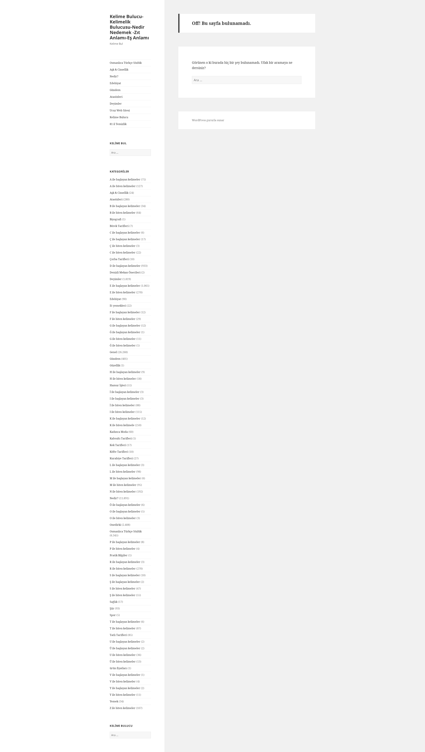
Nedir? (114, 76)
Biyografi (115, 219)
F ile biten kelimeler (122, 319)
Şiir (112, 608)
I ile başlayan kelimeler (124, 398)
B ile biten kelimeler (122, 212)
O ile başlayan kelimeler (125, 511)
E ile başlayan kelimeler (125, 286)
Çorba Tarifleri (119, 259)
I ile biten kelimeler (122, 412)
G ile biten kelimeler (123, 339)
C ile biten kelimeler (122, 252)
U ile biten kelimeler (123, 655)
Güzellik (115, 365)
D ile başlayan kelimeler (125, 266)
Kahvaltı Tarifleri (121, 438)
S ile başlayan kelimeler (125, 575)
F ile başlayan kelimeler (125, 312)
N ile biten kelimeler (123, 491)
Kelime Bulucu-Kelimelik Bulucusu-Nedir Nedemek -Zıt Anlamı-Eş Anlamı (129, 27)
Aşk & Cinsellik (119, 69)
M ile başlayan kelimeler (125, 478)
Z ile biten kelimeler (122, 708)
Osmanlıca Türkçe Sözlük (126, 63)
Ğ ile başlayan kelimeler (125, 332)
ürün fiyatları (118, 668)
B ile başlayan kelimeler (125, 206)
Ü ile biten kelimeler (123, 661)
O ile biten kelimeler (123, 518)
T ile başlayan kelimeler (125, 622)
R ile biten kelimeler (123, 568)
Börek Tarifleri (119, 226)
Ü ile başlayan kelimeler (125, 648)
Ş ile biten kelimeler (122, 595)
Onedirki (115, 525)
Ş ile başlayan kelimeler (125, 582)
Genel (113, 352)
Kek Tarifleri (118, 445)
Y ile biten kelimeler (122, 695)
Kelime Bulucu (119, 117)
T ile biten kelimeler (122, 628)
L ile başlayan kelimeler (125, 465)
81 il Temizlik (118, 124)
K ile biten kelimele (122, 425)
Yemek (114, 701)
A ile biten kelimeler (123, 186)
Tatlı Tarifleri (118, 635)
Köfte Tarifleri (119, 452)
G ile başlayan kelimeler (125, 325)
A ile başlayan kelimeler (125, 179)
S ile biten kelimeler (122, 588)
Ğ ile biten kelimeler (123, 345)
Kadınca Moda (119, 432)
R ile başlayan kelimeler (125, 562)
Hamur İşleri (118, 385)
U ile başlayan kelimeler (125, 641)
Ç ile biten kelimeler (122, 246)
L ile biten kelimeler (122, 471)
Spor (113, 615)
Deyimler (116, 103)
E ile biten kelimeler (122, 292)
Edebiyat (115, 83)
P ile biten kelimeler (122, 548)
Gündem (115, 90)
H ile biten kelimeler (123, 378)
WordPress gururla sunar (208, 120)
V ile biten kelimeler (123, 681)
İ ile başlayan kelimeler (124, 392)
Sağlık (113, 602)
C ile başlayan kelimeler (125, 232)
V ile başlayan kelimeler (125, 675)
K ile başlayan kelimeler (125, 418)
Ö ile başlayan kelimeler (125, 505)
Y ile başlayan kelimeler (125, 688)
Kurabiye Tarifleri (121, 458)
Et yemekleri (118, 305)
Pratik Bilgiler (119, 555)
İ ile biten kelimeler (122, 405)
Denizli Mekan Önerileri (125, 272)
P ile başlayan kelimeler (125, 542)
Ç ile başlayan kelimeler (125, 239)
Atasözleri (116, 97)
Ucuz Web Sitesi (120, 110)
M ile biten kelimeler (123, 485)
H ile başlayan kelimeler (125, 372)
